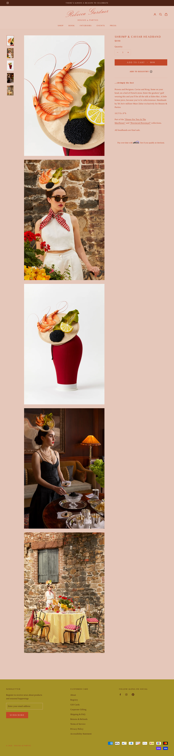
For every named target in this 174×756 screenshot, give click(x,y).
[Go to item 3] (10, 65)
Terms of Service (77, 724)
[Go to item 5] (10, 90)
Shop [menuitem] (60, 25)
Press (113, 25)
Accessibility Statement (81, 734)
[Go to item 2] (10, 53)
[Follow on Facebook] (120, 694)
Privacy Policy (76, 729)
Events (101, 25)
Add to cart (144, 62)
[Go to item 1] (10, 40)
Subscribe (17, 715)
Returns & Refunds (79, 719)
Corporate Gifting (78, 709)
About (73, 695)
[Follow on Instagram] (7, 3)
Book (72, 25)
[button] (160, 14)
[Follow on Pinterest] (133, 694)
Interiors (86, 25)
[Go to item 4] (10, 78)
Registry (74, 700)
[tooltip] (151, 71)
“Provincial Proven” (140, 123)
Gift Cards (75, 704)
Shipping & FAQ (77, 714)
